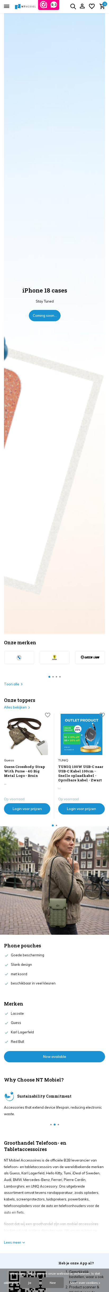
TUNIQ (63, 760)
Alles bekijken (15, 707)
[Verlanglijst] (92, 6)
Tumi (67, 1173)
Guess (9, 760)
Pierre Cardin (74, 1180)
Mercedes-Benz (36, 1180)
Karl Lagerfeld (32, 1173)
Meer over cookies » (85, 1283)
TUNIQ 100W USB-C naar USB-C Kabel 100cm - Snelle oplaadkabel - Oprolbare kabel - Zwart (80, 773)
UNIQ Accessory (44, 1186)
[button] (49, 677)
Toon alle (11, 684)
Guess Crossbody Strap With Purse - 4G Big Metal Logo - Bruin (24, 771)
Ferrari (56, 1180)
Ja (29, 1283)
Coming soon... (45, 315)
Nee (53, 1283)
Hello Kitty (54, 1173)
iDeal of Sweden (85, 1173)
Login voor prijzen (27, 809)
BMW (17, 1180)
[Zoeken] (73, 6)
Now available (54, 1056)
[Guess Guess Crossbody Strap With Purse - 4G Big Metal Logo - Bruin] (27, 734)
